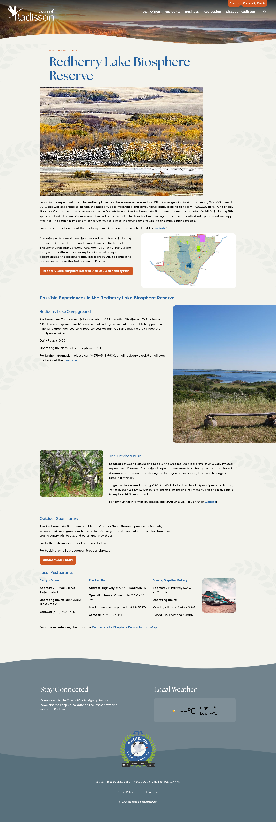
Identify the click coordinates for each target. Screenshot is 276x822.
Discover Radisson (240, 12)
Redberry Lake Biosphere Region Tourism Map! (125, 627)
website (160, 228)
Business (192, 12)
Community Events (254, 3)
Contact (234, 3)
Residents (172, 12)
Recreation (212, 12)
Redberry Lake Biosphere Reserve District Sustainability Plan (86, 271)
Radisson (54, 50)
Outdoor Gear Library (58, 560)
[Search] (265, 12)
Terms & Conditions (147, 791)
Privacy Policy (125, 791)
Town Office (150, 12)
